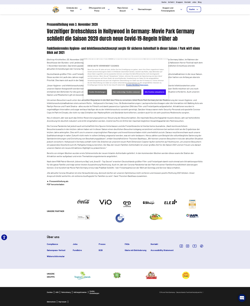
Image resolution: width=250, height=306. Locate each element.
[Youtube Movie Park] (195, 245)
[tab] (194, 9)
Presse (102, 244)
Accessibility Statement (162, 250)
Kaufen (192, 9)
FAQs (127, 244)
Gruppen (179, 2)
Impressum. (144, 85)
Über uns (53, 237)
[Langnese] (127, 204)
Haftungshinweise (80, 292)
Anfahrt (171, 2)
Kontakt (188, 2)
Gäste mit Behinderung (135, 250)
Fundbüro (77, 250)
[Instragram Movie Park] (187, 245)
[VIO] (105, 202)
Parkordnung (66, 292)
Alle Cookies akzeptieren (154, 92)
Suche (164, 2)
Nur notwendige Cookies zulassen (126, 92)
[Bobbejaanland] (186, 275)
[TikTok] (201, 245)
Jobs (194, 2)
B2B (101, 250)
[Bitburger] (149, 202)
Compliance (52, 244)
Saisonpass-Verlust (56, 250)
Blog (200, 2)
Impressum (62, 302)
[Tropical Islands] (82, 275)
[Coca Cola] (83, 201)
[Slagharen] (151, 275)
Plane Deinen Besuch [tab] (122, 9)
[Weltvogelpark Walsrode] (117, 275)
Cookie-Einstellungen (94, 292)
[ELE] (170, 201)
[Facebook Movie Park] (181, 245)
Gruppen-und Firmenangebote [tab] (168, 9)
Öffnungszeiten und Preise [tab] (97, 9)
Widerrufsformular (56, 256)
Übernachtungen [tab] (145, 9)
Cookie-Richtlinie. (133, 85)
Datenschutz (51, 302)
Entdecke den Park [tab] (72, 9)
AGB (56, 292)
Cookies (50, 292)
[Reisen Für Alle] (83, 217)
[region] (126, 79)
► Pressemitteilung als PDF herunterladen (57, 183)
